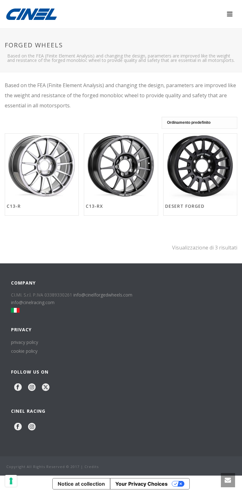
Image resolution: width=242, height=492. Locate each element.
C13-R (14, 206)
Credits (91, 466)
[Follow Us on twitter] (45, 387)
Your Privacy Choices (141, 484)
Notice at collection (81, 484)
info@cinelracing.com (33, 302)
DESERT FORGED (185, 206)
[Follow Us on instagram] (32, 387)
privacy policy (24, 342)
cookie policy (24, 351)
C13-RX (94, 206)
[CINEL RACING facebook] (18, 427)
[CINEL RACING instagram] (32, 427)
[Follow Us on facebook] (18, 387)
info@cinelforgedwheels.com (102, 295)
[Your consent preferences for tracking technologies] (11, 481)
